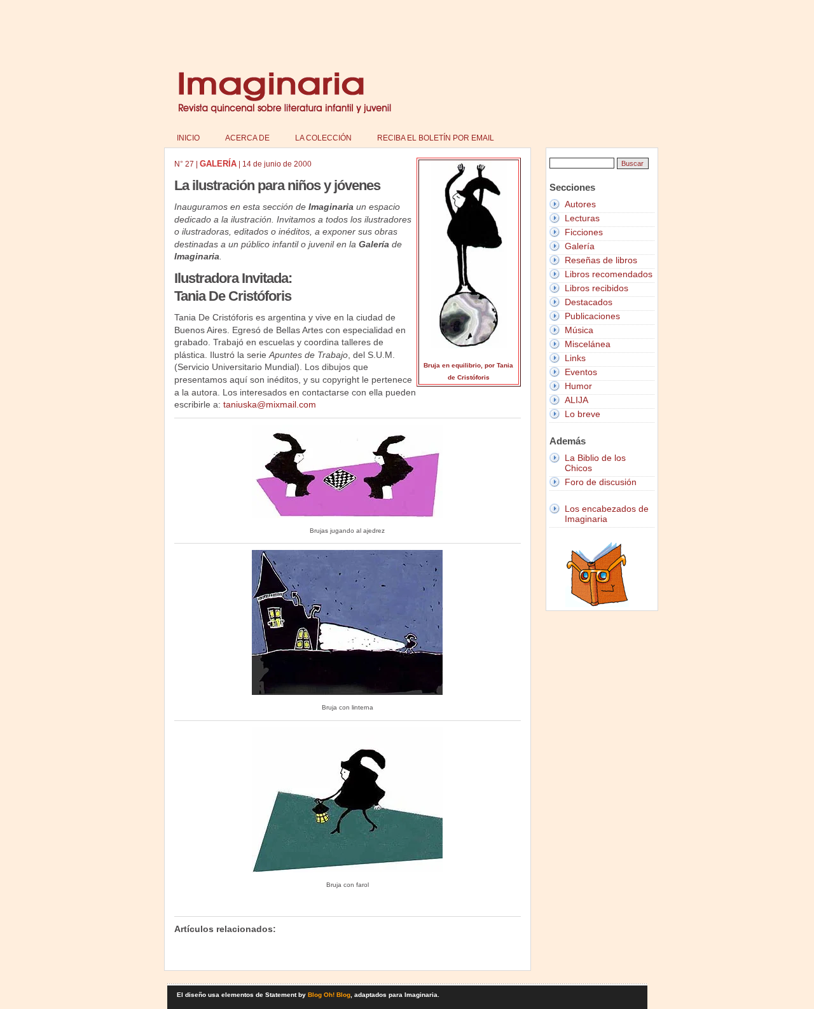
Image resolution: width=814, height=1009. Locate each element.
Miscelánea (587, 344)
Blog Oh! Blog (329, 994)
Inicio (188, 138)
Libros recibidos (596, 288)
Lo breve (582, 414)
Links (575, 358)
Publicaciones (592, 316)
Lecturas (582, 218)
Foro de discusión (601, 482)
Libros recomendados (608, 274)
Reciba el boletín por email (435, 138)
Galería (580, 246)
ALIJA (576, 400)
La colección (323, 138)
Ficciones (584, 232)
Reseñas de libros (601, 260)
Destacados (588, 302)
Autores (580, 204)
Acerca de (247, 138)
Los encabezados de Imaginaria (607, 514)
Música (579, 330)
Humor (578, 386)
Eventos (581, 372)
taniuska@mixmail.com (269, 404)
